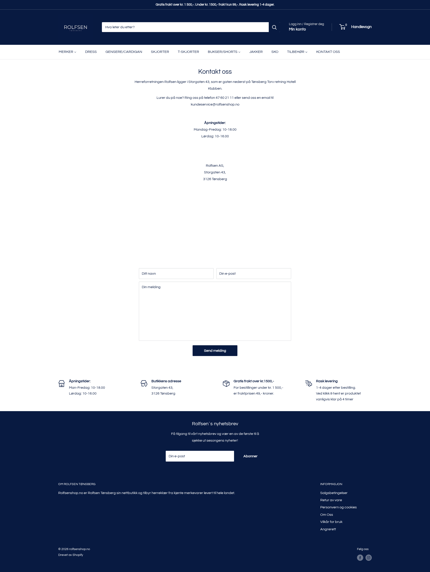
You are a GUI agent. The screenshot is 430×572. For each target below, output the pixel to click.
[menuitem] (67, 52)
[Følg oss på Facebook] (360, 558)
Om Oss (326, 514)
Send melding (215, 350)
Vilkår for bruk (331, 522)
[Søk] (274, 27)
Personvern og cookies (338, 507)
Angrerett (328, 529)
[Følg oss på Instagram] (369, 558)
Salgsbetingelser (334, 493)
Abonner (250, 456)
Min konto (297, 29)
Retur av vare (331, 500)
